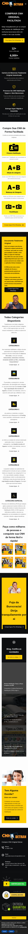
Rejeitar (11, 931)
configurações (23, 927)
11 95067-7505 (9, 848)
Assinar (14, 917)
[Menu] (25, 4)
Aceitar (4, 931)
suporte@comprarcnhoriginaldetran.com (15, 856)
